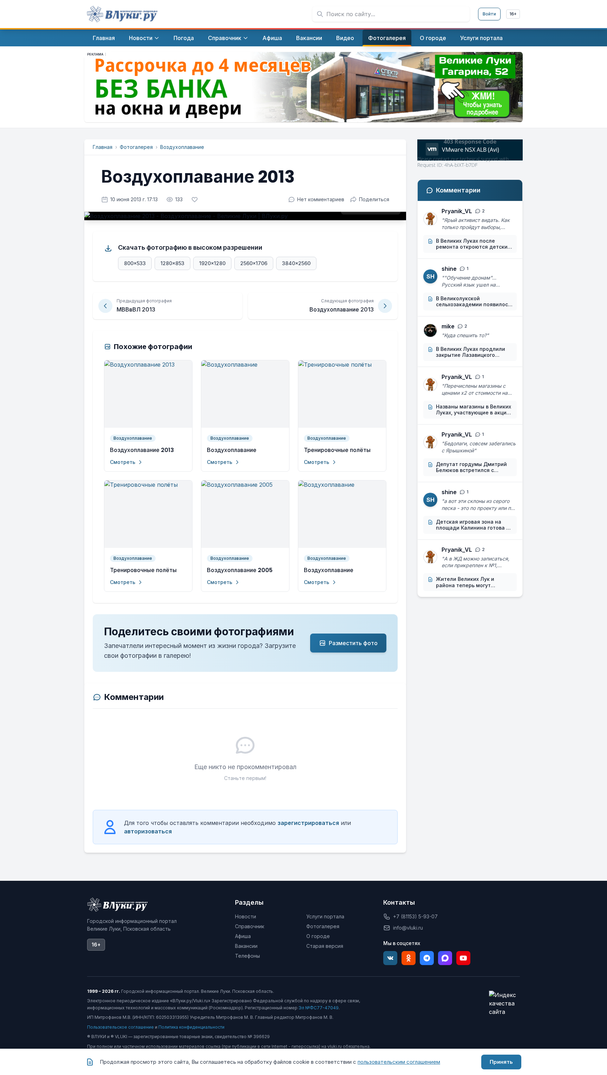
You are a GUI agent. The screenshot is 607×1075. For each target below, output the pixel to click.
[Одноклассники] (409, 958)
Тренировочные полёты (337, 450)
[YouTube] (463, 958)
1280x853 (172, 263)
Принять (501, 1061)
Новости (245, 916)
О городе (318, 936)
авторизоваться (148, 831)
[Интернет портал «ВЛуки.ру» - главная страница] (122, 14)
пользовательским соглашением (399, 1061)
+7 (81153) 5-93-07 (415, 916)
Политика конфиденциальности (191, 1027)
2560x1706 (253, 263)
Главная (102, 147)
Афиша (243, 936)
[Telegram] (427, 958)
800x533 (135, 263)
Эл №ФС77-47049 (319, 1007)
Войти (489, 14)
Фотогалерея (136, 147)
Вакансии (246, 946)
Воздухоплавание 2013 (142, 450)
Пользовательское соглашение (120, 1027)
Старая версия (324, 946)
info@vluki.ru (408, 928)
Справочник (249, 926)
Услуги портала (325, 916)
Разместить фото (353, 643)
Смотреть (122, 462)
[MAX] (445, 958)
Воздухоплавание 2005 (240, 570)
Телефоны (247, 956)
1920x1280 (212, 263)
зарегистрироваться (308, 822)
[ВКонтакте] (390, 958)
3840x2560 (296, 263)
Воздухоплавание (182, 147)
